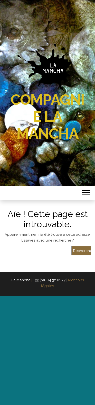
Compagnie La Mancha (47, 116)
